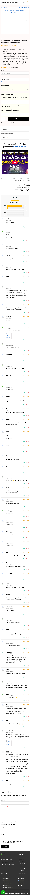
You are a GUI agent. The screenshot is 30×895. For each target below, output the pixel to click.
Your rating (3, 800)
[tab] (15, 130)
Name (3, 827)
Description (4, 129)
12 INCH (3, 70)
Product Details (19, 147)
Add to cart (18, 119)
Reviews (4, 137)
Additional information (7, 133)
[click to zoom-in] (15, 20)
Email (3, 834)
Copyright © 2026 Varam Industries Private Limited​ (15, 893)
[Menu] (25, 3)
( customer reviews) (13, 67)
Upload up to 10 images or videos (10, 821)
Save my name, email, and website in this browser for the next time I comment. (15, 842)
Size (2, 76)
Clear (2, 81)
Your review (4, 806)
